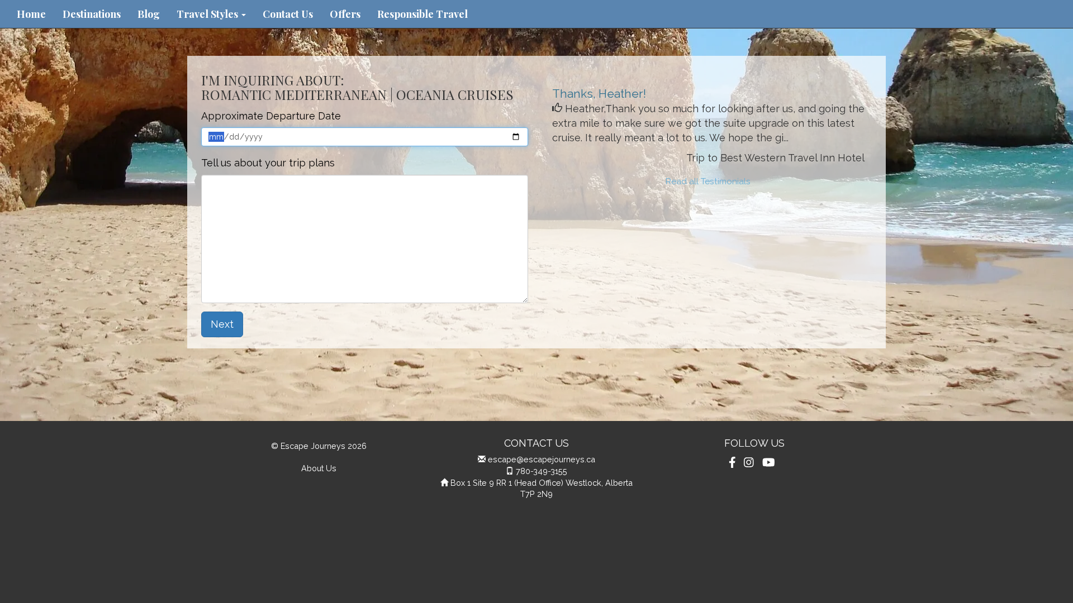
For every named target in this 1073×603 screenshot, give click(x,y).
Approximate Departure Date (271, 116)
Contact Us (288, 14)
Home (31, 14)
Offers (345, 14)
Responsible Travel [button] (422, 14)
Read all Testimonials (708, 181)
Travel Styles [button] (208, 14)
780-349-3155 (541, 471)
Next (222, 324)
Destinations (92, 14)
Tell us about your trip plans (268, 163)
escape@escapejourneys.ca (541, 459)
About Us (318, 468)
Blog (148, 14)
